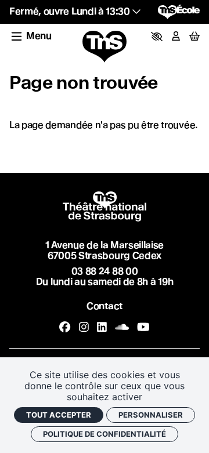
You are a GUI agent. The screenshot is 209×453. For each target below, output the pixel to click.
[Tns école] (179, 12)
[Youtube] (143, 327)
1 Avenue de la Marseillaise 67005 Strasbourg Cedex (104, 250)
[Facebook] (64, 327)
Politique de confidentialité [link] (104, 433)
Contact (104, 306)
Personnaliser (150, 414)
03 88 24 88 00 (104, 271)
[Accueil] (104, 47)
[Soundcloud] (122, 327)
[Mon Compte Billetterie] (176, 36)
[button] (157, 36)
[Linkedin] (102, 327)
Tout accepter (58, 414)
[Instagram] (84, 327)
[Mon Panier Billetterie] (194, 36)
